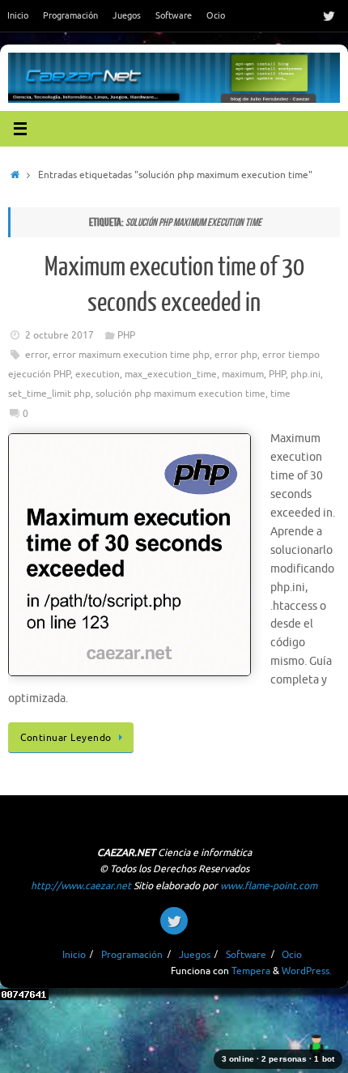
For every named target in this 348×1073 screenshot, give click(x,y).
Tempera (250, 970)
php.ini (305, 374)
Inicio (17, 15)
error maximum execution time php (131, 354)
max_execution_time (171, 374)
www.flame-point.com (268, 885)
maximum (243, 374)
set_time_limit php (49, 393)
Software (173, 15)
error (36, 354)
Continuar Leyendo (66, 737)
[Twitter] (328, 15)
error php (235, 354)
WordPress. (307, 970)
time (280, 393)
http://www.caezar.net (81, 885)
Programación (70, 15)
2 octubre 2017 (59, 335)
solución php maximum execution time (180, 393)
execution (97, 374)
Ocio (215, 15)
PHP (126, 335)
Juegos (126, 15)
